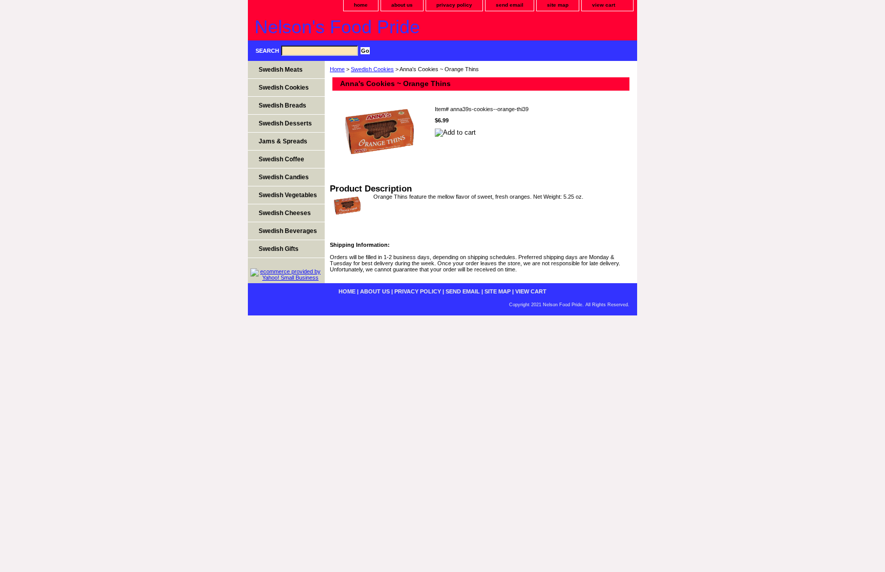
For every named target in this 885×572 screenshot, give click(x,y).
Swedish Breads (282, 105)
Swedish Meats (281, 69)
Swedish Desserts (285, 123)
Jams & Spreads (283, 141)
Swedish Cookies (372, 69)
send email (509, 5)
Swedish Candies (284, 177)
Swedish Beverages (288, 231)
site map (557, 5)
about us (402, 5)
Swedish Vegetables (288, 195)
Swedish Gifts (279, 248)
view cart (603, 5)
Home (337, 69)
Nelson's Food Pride (337, 26)
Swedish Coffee (281, 159)
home (361, 5)
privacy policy (454, 5)
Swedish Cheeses (285, 213)
